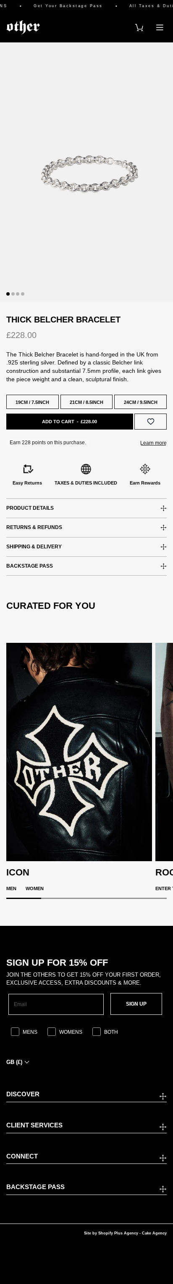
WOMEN (35, 888)
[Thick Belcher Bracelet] (86, 172)
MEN (11, 888)
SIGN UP (136, 1004)
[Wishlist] (150, 421)
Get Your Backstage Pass (62, 6)
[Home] (23, 27)
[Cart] (139, 27)
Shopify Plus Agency (118, 1233)
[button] (8, 294)
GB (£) (14, 1062)
